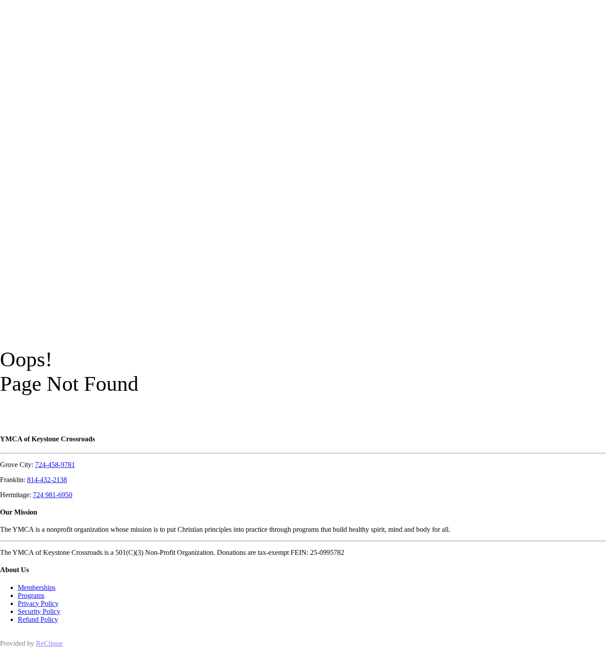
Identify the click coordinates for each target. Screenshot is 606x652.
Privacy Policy (38, 603)
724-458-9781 (55, 464)
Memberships (36, 587)
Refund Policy (38, 619)
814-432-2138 (47, 479)
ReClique (49, 643)
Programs (31, 595)
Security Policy (39, 611)
